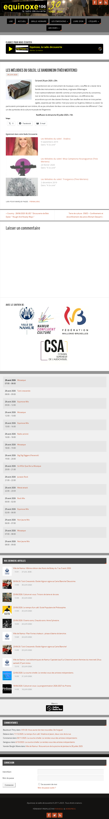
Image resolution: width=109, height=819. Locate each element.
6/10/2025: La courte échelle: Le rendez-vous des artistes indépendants (45, 742)
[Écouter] (10, 48)
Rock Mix (21, 498)
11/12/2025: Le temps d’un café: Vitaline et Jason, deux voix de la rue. (42, 734)
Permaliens (35, 201)
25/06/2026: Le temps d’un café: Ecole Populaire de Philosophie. (39, 607)
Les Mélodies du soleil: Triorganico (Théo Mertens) (64, 179)
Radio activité (23, 434)
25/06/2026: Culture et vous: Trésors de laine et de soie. (36, 594)
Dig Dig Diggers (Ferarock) (28, 455)
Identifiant (7, 772)
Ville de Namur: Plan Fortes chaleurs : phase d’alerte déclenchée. (39, 633)
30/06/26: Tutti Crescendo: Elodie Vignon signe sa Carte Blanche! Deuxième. (44, 581)
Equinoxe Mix (23, 401)
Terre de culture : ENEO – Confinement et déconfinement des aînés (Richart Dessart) (84, 215)
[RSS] (105, 2)
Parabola (59, 809)
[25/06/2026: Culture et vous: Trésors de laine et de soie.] (7, 601)
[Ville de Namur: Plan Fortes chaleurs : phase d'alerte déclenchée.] (7, 640)
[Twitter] (100, 2)
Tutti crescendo (23, 391)
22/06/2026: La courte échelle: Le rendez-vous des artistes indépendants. (43, 672)
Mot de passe (8, 778)
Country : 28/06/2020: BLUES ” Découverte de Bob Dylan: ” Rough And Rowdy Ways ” (27, 215)
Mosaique (21, 380)
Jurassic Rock (22, 477)
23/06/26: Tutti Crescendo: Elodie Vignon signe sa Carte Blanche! (40, 646)
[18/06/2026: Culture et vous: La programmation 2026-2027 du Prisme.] (7, 692)
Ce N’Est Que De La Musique (29, 466)
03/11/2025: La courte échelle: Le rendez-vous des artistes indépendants (47, 738)
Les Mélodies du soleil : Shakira (55, 138)
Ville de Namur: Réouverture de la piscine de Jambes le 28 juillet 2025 (54, 746)
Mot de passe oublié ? (47, 787)
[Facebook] (94, 2)
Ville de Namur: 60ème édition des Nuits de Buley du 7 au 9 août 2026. (42, 568)
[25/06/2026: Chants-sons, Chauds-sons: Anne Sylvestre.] (7, 627)
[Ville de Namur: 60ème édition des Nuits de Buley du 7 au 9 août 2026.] (7, 575)
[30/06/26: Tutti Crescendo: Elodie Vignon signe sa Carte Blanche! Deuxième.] (7, 588)
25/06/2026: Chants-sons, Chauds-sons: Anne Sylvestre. (36, 620)
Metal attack (22, 487)
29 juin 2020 (12, 74)
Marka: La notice (36, 50)
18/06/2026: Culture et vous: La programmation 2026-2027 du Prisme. (42, 686)
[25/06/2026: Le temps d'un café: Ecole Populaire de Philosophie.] (7, 614)
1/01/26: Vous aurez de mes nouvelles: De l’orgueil (42, 730)
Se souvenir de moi (49, 784)
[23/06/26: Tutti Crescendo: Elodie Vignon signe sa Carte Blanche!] (7, 653)
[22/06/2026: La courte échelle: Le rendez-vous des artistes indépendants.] (7, 679)
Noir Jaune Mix (23, 519)
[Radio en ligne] (100, 49)
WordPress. (71, 809)
